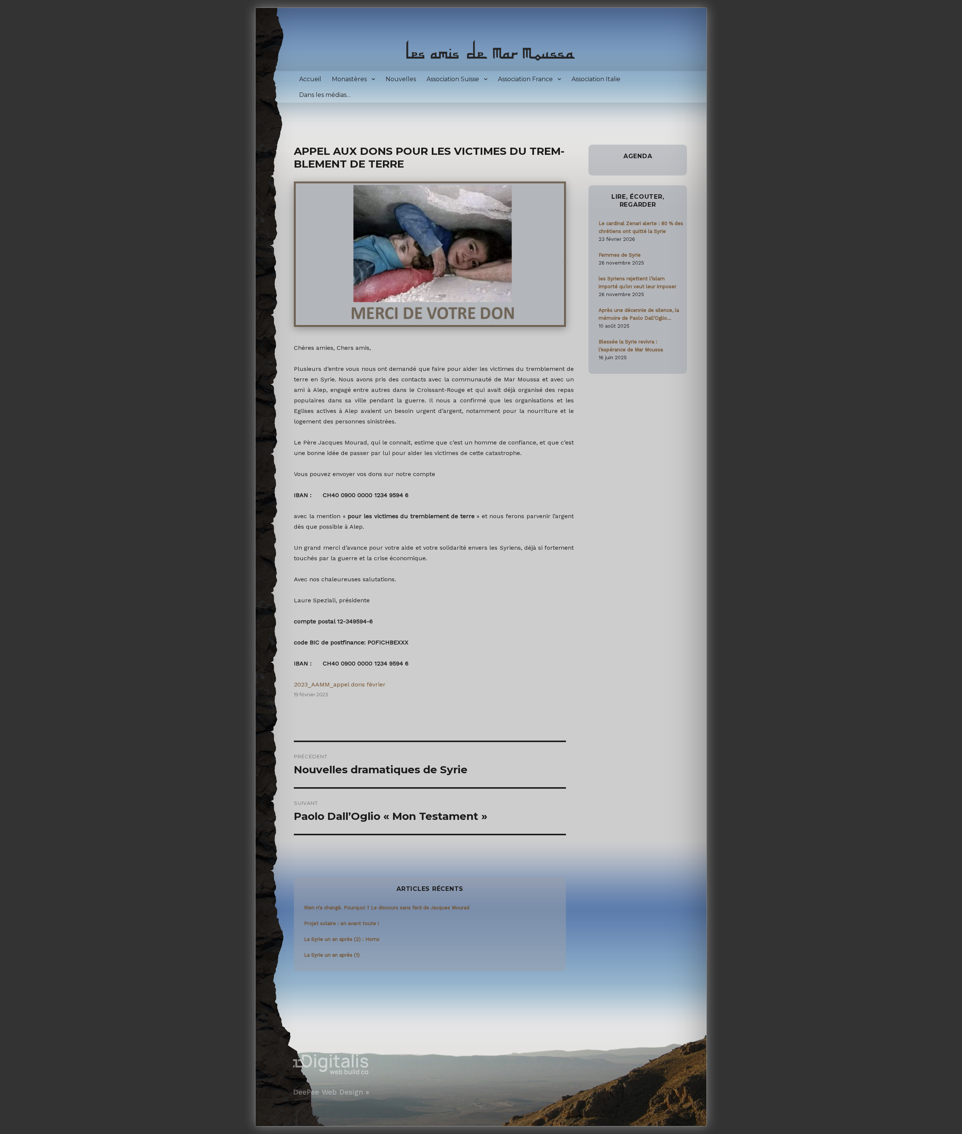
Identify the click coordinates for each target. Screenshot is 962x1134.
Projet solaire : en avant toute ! (341, 923)
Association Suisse (453, 79)
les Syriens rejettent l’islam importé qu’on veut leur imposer (637, 282)
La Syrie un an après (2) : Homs (342, 939)
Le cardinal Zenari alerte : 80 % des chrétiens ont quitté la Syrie (641, 227)
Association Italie (596, 79)
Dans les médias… (325, 94)
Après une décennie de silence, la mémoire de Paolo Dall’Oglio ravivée (639, 314)
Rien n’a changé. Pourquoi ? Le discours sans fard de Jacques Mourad (386, 907)
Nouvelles (401, 79)
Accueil (310, 79)
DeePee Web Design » (331, 1092)
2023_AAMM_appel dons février (340, 684)
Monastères (349, 79)
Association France (525, 79)
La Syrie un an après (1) (332, 955)
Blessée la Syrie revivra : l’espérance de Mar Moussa (631, 345)
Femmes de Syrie (620, 255)
